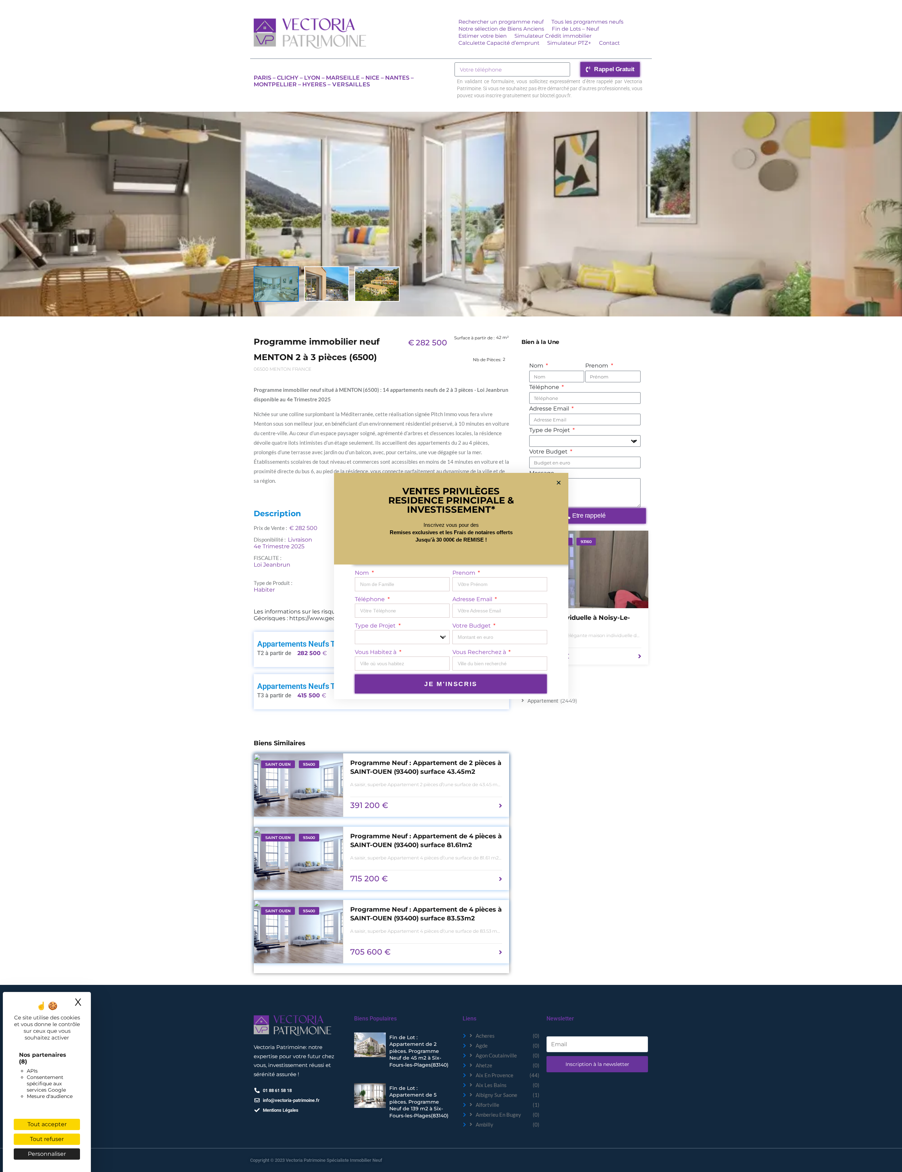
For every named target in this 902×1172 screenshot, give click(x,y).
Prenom (597, 365)
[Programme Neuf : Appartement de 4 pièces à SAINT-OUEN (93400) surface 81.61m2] (298, 858)
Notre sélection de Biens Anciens (501, 28)
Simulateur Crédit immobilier (553, 35)
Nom (537, 365)
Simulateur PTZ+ (569, 42)
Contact (609, 42)
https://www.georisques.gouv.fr (332, 618)
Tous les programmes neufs (587, 21)
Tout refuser (47, 1139)
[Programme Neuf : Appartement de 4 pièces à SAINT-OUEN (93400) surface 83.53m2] (298, 931)
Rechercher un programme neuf (501, 21)
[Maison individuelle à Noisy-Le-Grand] (584, 569)
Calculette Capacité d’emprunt (498, 42)
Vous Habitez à (376, 652)
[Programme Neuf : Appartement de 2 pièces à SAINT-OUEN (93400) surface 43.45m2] (298, 785)
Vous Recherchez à (479, 652)
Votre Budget (549, 451)
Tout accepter (47, 1124)
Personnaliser (47, 1154)
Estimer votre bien (482, 35)
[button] (558, 482)
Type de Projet (550, 430)
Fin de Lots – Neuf (575, 28)
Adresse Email (549, 408)
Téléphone (545, 387)
